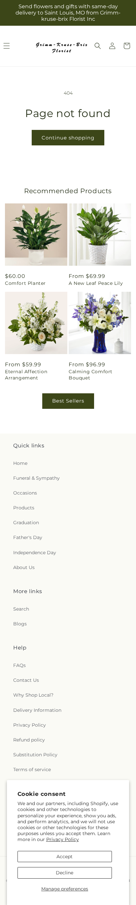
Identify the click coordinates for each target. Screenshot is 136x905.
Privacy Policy (62, 839)
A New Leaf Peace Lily (96, 283)
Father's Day (27, 537)
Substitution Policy (35, 755)
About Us (24, 567)
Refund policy (29, 740)
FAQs (19, 665)
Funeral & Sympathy (36, 478)
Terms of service (32, 769)
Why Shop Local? (33, 695)
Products (23, 508)
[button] (97, 46)
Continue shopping (68, 138)
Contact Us (26, 680)
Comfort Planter (25, 283)
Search (21, 609)
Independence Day (34, 553)
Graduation (26, 523)
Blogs (20, 624)
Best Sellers (68, 401)
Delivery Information (37, 710)
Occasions (25, 493)
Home (20, 463)
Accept (64, 857)
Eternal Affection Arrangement (26, 374)
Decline (64, 873)
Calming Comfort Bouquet (91, 374)
